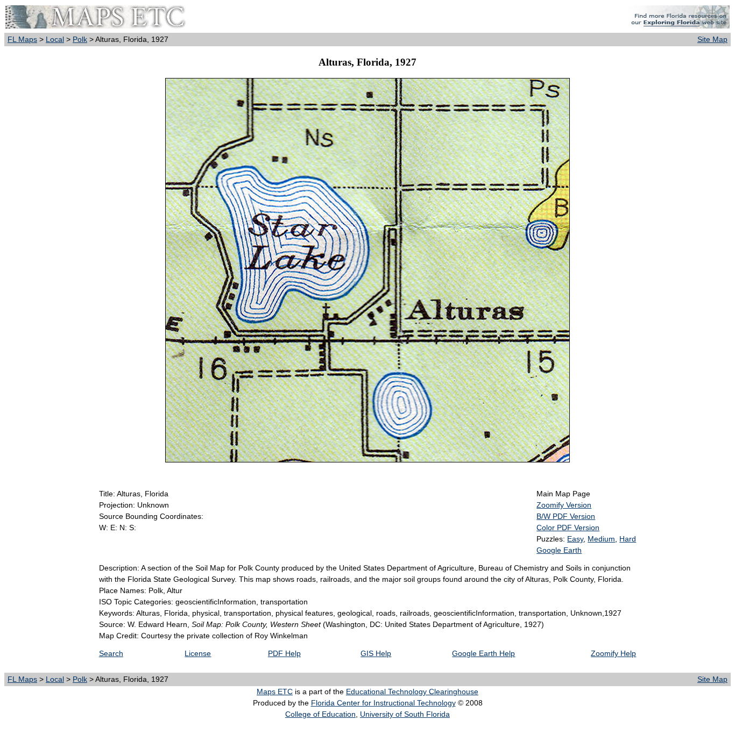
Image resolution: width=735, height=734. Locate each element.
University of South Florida (405, 714)
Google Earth (559, 550)
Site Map (712, 39)
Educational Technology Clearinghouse (412, 691)
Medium (601, 539)
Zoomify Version (563, 505)
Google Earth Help (483, 653)
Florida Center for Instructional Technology (383, 703)
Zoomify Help (613, 653)
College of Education (320, 714)
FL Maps (22, 39)
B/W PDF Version (565, 516)
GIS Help (376, 653)
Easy (575, 539)
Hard (627, 539)
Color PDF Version (567, 527)
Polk (80, 39)
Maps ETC (275, 691)
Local (55, 39)
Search (111, 653)
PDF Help (284, 653)
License (198, 653)
